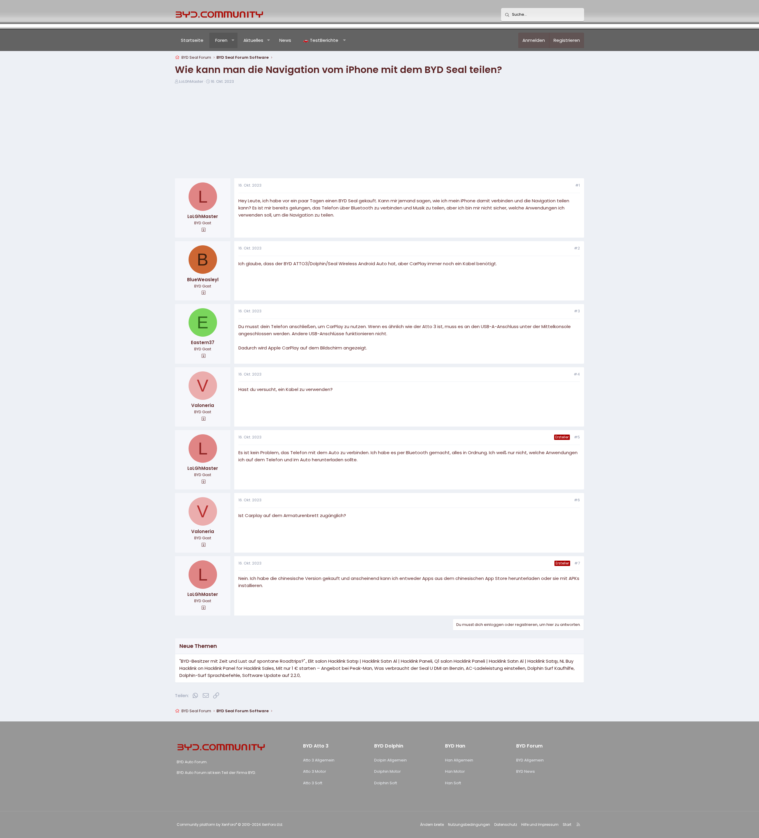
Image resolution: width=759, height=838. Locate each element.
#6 (577, 500)
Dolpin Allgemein (390, 760)
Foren (221, 40)
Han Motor (455, 771)
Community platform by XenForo (230, 824)
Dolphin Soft (385, 783)
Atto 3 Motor (314, 771)
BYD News (525, 771)
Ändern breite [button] (432, 824)
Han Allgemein (459, 760)
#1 (577, 185)
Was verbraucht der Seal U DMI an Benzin (419, 668)
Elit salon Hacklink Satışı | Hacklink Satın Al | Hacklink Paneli (370, 661)
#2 (577, 248)
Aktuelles (253, 40)
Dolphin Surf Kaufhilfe (550, 668)
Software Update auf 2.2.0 (271, 675)
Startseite (192, 40)
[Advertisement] (379, 132)
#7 (577, 563)
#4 (577, 374)
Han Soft (453, 783)
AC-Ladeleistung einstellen (495, 668)
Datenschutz (505, 824)
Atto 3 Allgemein (318, 760)
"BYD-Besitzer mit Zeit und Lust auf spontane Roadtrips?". (242, 661)
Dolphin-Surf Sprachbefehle (209, 675)
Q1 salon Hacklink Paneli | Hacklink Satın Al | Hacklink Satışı (496, 661)
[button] (232, 40)
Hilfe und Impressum (540, 824)
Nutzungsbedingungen (469, 824)
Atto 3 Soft (312, 783)
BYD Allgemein (530, 760)
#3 (577, 311)
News (285, 40)
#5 (577, 437)
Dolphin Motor (387, 771)
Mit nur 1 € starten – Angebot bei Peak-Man (324, 668)
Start (567, 824)
